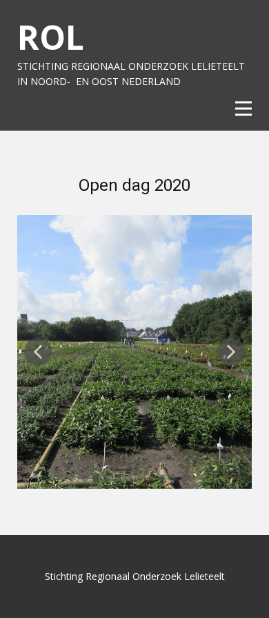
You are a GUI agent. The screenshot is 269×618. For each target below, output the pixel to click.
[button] (38, 352)
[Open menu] (243, 108)
